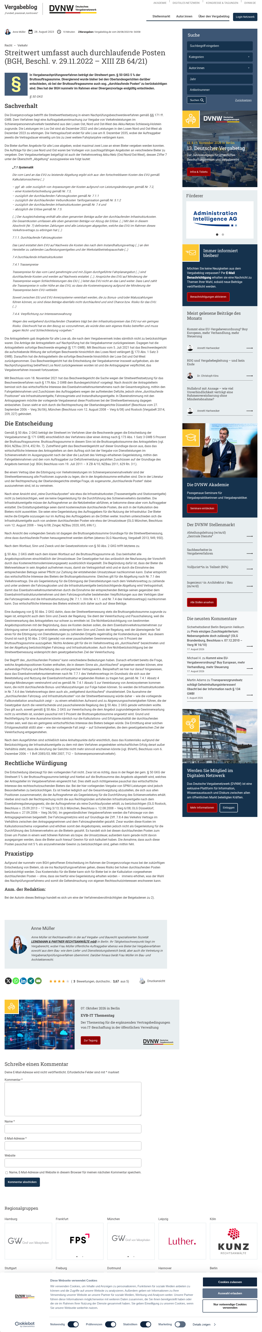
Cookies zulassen (230, 1282)
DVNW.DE (250, 2)
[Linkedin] (23, 980)
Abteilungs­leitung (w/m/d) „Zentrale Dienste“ (206, 534)
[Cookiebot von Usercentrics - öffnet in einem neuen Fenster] (25, 1324)
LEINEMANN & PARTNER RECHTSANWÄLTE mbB (63, 941)
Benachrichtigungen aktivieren (208, 296)
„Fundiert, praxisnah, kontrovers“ (21, 13)
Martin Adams (196, 680)
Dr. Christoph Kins (207, 375)
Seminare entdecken (202, 508)
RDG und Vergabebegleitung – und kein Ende (216, 362)
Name (10, 1121)
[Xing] (30, 980)
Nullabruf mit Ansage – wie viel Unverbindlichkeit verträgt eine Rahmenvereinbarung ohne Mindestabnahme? (210, 394)
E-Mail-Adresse (16, 1138)
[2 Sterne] (55, 981)
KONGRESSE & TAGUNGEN (222, 2)
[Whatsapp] (15, 980)
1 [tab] (217, 235)
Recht (8, 45)
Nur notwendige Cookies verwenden (230, 1306)
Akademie (159, 2)
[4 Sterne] (63, 981)
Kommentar (14, 1080)
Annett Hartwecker (208, 348)
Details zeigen (201, 1324)
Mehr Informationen (202, 807)
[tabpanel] (220, 222)
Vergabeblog (21, 7)
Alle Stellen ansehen (202, 602)
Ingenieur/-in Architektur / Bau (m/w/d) (210, 584)
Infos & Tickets (199, 171)
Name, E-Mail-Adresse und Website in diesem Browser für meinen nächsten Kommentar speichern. (75, 1172)
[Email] (38, 980)
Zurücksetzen (243, 100)
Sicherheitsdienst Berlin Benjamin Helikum (215, 627)
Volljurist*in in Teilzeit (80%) (207, 567)
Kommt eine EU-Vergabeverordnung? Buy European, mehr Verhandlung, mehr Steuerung (217, 332)
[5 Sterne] (68, 981)
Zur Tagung (90, 1040)
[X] (8, 980)
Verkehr (22, 45)
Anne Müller (19, 31)
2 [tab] (223, 235)
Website (10, 1155)
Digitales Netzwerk (186, 2)
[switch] (110, 1324)
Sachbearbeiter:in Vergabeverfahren (200, 551)
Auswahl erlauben (230, 1293)
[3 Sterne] (59, 981)
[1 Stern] (51, 981)
